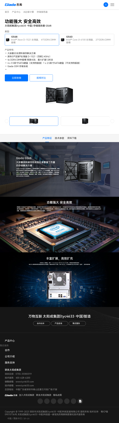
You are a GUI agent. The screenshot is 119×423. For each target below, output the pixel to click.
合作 (7, 350)
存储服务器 (42, 12)
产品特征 (47, 138)
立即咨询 (16, 78)
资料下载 (72, 138)
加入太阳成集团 (26, 395)
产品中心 (16, 12)
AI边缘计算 (28, 12)
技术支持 (94, 411)
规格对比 (41, 78)
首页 (7, 12)
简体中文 (17, 418)
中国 (9, 418)
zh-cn (26, 418)
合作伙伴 (40, 323)
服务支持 (10, 362)
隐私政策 (57, 395)
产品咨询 (58, 323)
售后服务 (76, 323)
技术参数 (59, 138)
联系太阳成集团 (43, 395)
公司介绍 (10, 356)
